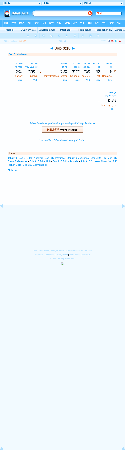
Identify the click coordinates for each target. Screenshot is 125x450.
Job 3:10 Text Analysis (31, 158)
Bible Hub (13, 170)
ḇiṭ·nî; (64, 66)
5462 (85, 63)
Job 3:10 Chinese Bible (93, 161)
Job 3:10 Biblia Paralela (65, 161)
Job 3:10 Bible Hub (40, 161)
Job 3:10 (12, 158)
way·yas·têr (31, 66)
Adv (98, 80)
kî (111, 66)
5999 (17, 63)
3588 (106, 63)
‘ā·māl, (18, 66)
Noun (77, 80)
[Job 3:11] (121, 213)
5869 (111, 92)
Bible (5, 41)
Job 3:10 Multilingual (78, 158)
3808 (95, 63)
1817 (74, 63)
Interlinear (13, 41)
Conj (109, 80)
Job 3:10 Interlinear (55, 158)
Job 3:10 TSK (98, 158)
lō (99, 66)
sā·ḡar (86, 66)
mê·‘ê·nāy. (110, 96)
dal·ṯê (77, 66)
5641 (32, 63)
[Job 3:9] (4, 213)
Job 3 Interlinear (18, 54)
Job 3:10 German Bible (35, 164)
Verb (88, 80)
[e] (111, 63)
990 (63, 63)
